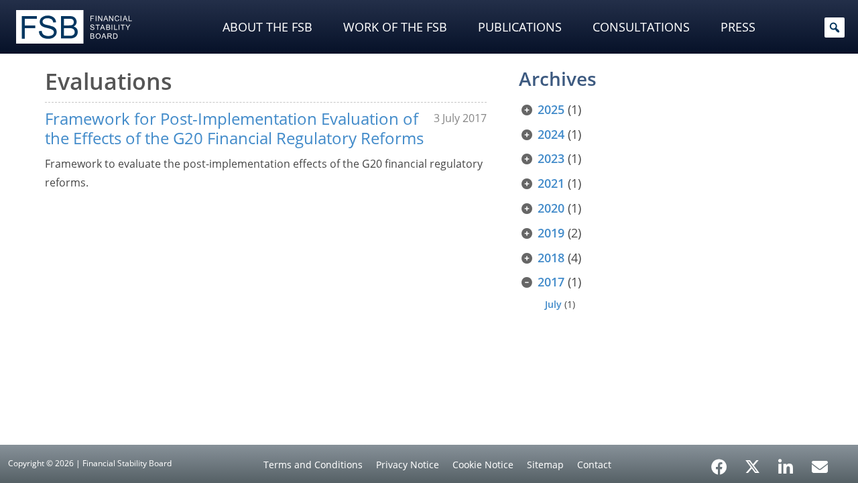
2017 (551, 282)
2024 (551, 134)
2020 (551, 208)
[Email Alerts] (820, 465)
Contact (594, 464)
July (553, 304)
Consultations (641, 27)
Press (738, 27)
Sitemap (545, 464)
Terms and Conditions (313, 464)
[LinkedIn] (786, 462)
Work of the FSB (395, 27)
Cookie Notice (482, 464)
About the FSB (267, 27)
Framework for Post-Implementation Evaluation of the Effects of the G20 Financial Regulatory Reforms (234, 128)
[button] (834, 27)
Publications (520, 27)
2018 (551, 258)
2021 (551, 183)
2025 (551, 109)
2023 (551, 158)
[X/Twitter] (752, 465)
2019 (551, 233)
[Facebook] (719, 462)
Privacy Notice (407, 464)
